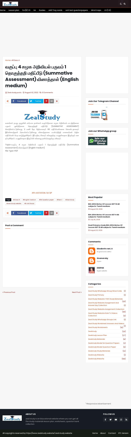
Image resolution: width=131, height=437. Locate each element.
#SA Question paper (46, 200)
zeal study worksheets (105, 327)
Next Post (76, 292)
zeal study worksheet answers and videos (107, 323)
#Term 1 (59, 200)
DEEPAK (100, 268)
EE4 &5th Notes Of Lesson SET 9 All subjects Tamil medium (103, 216)
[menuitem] (2, 10)
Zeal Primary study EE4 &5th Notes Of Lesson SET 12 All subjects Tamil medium (106, 226)
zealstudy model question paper (107, 347)
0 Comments (47, 92)
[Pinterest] (46, 101)
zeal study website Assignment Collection (107, 309)
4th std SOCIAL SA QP (42, 192)
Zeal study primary (107, 295)
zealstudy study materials (107, 351)
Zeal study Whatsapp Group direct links (107, 291)
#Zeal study (69, 200)
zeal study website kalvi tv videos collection (107, 314)
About (103, 433)
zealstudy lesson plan (107, 335)
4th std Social (29, 203)
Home (7, 60)
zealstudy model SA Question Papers (107, 343)
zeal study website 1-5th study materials (107, 299)
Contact (112, 433)
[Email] (51, 101)
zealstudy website (107, 355)
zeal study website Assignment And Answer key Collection (107, 304)
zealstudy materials (107, 339)
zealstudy (107, 331)
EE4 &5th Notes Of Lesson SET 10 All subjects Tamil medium (104, 205)
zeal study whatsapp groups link (107, 319)
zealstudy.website (107, 358)
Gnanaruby (102, 258)
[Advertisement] (65, 34)
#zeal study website (14, 203)
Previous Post (9, 292)
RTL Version (123, 433)
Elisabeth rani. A (105, 249)
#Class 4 (16, 60)
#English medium (29, 200)
